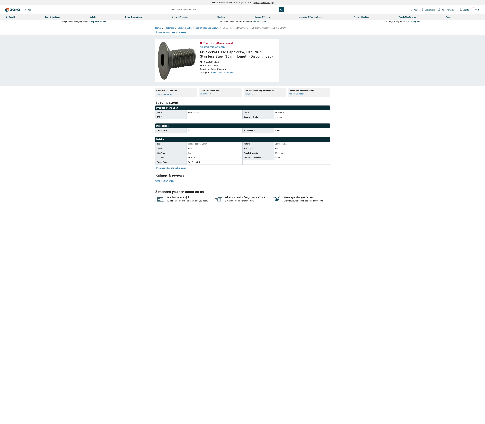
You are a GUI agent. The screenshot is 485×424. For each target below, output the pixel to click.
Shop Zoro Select (97, 21)
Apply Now (416, 21)
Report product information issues (172, 168)
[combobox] (227, 9)
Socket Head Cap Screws (222, 72)
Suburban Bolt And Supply (212, 47)
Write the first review (164, 180)
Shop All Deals (259, 21)
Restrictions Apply (267, 3)
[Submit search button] (281, 9)
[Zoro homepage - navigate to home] (12, 9)
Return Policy (205, 94)
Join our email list (164, 94)
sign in (257, 3)
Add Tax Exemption (296, 94)
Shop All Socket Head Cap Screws (172, 32)
